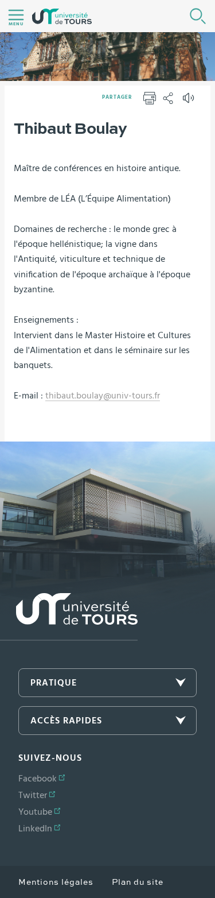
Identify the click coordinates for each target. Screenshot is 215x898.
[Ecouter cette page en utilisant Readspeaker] (190, 101)
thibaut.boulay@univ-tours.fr (102, 395)
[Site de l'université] (69, 617)
